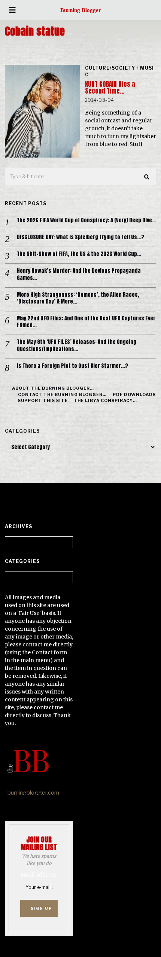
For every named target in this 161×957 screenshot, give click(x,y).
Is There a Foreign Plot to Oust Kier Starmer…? (72, 366)
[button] (147, 177)
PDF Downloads (134, 394)
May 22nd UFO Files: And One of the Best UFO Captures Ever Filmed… (86, 322)
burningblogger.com (33, 792)
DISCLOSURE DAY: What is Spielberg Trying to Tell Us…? (80, 237)
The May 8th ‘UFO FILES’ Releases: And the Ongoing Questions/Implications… (76, 345)
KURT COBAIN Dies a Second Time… (110, 87)
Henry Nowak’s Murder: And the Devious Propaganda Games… (79, 274)
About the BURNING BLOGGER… (53, 388)
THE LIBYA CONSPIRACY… (105, 400)
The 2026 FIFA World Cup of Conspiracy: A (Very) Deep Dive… (86, 220)
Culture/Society (110, 68)
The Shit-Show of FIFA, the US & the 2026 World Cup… (79, 254)
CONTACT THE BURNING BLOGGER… (62, 394)
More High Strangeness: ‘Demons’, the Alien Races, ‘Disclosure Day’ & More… (78, 298)
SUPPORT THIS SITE (43, 400)
